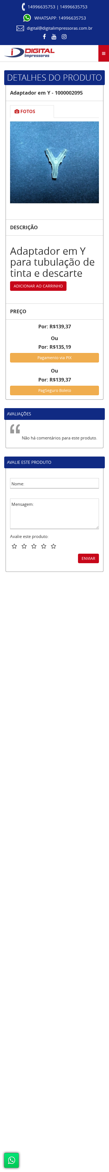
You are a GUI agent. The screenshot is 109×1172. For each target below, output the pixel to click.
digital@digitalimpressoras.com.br (60, 28)
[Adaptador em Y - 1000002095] (54, 162)
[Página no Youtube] (53, 36)
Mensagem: (22, 504)
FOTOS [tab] (27, 111)
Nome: (17, 483)
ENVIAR (88, 558)
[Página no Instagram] (64, 36)
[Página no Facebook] (44, 36)
